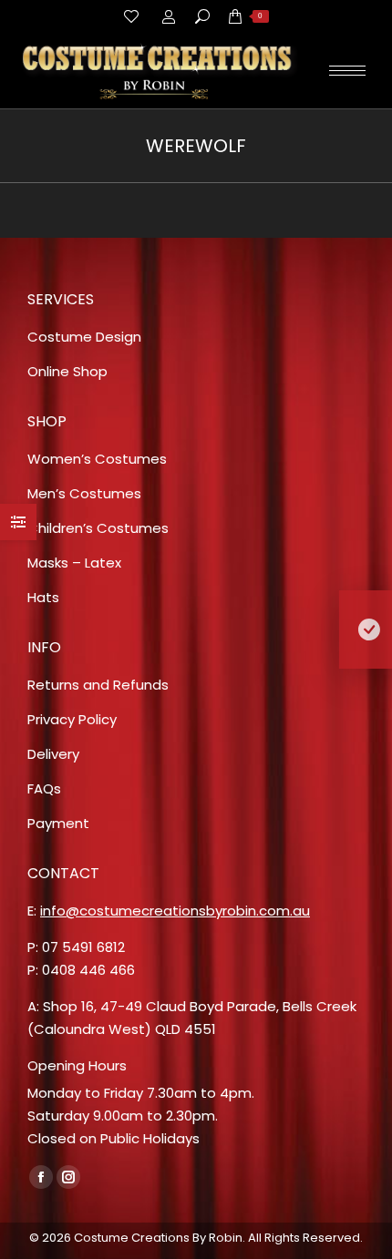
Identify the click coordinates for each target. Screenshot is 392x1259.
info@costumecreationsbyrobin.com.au (175, 910)
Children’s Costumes (98, 527)
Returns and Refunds (98, 684)
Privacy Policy (72, 719)
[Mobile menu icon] (347, 71)
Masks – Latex (74, 562)
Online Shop (67, 371)
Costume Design (84, 336)
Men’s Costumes (84, 493)
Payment (58, 823)
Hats (43, 597)
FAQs (44, 788)
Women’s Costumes (97, 458)
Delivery (53, 753)
